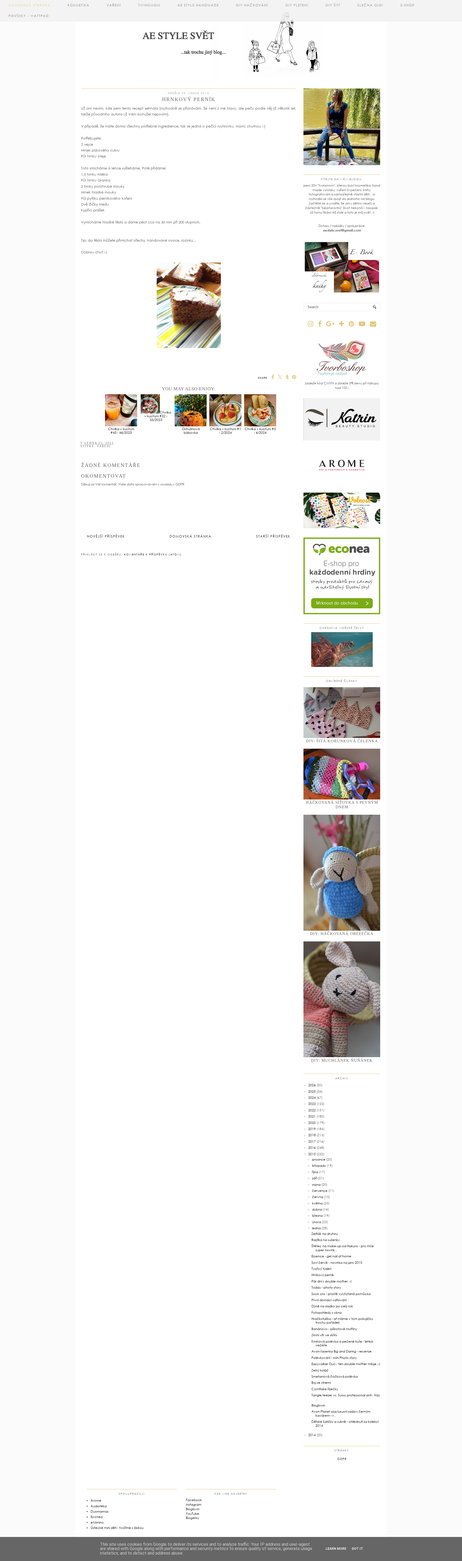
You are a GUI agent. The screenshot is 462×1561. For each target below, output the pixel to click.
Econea (97, 1517)
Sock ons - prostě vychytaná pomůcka (341, 1294)
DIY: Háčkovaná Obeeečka (342, 934)
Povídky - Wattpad (29, 16)
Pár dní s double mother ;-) (331, 1281)
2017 (312, 1141)
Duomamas (100, 1511)
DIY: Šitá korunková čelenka (342, 741)
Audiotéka (99, 1506)
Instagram (193, 1504)
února (316, 1222)
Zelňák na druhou (324, 1234)
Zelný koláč (320, 1370)
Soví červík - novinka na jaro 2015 (336, 1263)
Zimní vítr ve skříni (324, 1335)
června (317, 1197)
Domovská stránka (30, 5)
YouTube (192, 1514)
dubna (317, 1209)
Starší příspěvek (273, 536)
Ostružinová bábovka (191, 431)
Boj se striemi (321, 1383)
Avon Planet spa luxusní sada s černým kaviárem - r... (340, 1413)
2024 (312, 1098)
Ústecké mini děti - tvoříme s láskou (117, 1528)
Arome (96, 1500)
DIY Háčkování (252, 5)
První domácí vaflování (328, 1300)
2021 (312, 1116)
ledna (316, 1228)
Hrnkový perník (322, 1275)
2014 (312, 1435)
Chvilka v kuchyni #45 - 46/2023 (121, 431)
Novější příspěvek (106, 536)
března (317, 1216)
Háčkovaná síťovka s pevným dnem (342, 804)
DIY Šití (333, 5)
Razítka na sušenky (325, 1240)
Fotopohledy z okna (326, 1313)
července (320, 1191)
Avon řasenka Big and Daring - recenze (341, 1351)
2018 (312, 1135)
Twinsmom (149, 5)
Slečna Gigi (370, 5)
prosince (318, 1159)
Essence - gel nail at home (331, 1256)
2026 (312, 1085)
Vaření (114, 5)
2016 (312, 1148)
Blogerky (192, 1518)
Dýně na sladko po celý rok (332, 1306)
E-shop (408, 5)
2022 (312, 1110)
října (315, 1172)
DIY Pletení (297, 5)
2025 (312, 1091)
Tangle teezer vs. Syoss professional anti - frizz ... (345, 1397)
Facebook (194, 1500)
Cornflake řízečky (324, 1389)
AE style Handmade (198, 5)
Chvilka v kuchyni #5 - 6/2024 (260, 431)
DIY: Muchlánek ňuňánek (342, 1060)
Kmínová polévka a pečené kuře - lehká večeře (342, 1343)
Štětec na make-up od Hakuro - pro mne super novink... (342, 1248)
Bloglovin (318, 1405)
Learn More (336, 1549)
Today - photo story (326, 1287)
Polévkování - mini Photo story (334, 1358)
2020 (312, 1123)
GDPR (342, 1458)
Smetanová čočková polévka (334, 1376)
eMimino (97, 1522)
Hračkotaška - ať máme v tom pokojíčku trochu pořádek (342, 1320)
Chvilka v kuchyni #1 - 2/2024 (225, 431)
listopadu (319, 1166)
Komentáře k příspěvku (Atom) (153, 554)
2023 (312, 1104)
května (317, 1203)
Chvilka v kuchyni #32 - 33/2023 (157, 416)
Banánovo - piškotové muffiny (334, 1329)
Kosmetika (79, 5)
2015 (312, 1154)
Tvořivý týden (321, 1269)
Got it (357, 1549)
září (314, 1178)
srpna (316, 1185)
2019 (312, 1129)
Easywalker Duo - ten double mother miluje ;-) (345, 1364)
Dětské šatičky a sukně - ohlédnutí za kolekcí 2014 (345, 1423)
